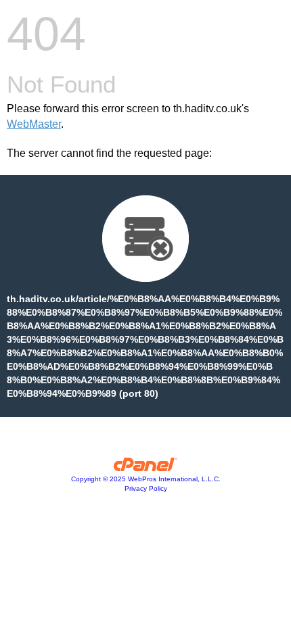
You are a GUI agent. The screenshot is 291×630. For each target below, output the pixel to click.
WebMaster (34, 124)
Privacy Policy (146, 488)
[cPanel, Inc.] (146, 467)
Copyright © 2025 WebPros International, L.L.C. (146, 479)
